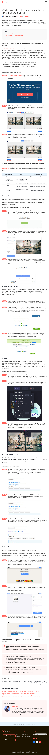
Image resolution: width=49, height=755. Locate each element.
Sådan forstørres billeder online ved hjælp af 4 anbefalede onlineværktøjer (20, 696)
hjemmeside (15, 724)
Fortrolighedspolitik (26, 752)
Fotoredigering (26, 16)
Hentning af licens (26, 736)
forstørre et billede (7, 461)
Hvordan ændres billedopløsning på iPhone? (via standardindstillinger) (19, 693)
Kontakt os (18, 736)
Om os (17, 734)
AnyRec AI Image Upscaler (8, 48)
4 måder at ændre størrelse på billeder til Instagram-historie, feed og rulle (19, 691)
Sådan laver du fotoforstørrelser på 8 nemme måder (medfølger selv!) (18, 695)
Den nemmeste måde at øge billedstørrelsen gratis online (17, 33)
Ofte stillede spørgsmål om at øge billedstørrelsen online (17, 37)
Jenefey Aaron (19, 16)
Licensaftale (34, 752)
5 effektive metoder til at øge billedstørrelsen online (15, 35)
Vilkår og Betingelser (16, 752)
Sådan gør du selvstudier (27, 738)
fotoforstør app (5, 168)
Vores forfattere (19, 738)
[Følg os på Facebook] (34, 742)
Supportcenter (25, 734)
